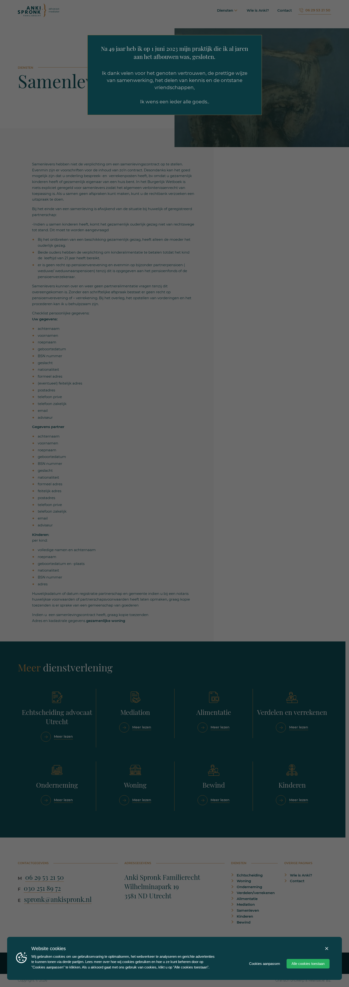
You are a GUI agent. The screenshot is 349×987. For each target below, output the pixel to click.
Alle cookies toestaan (308, 964)
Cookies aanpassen (264, 964)
